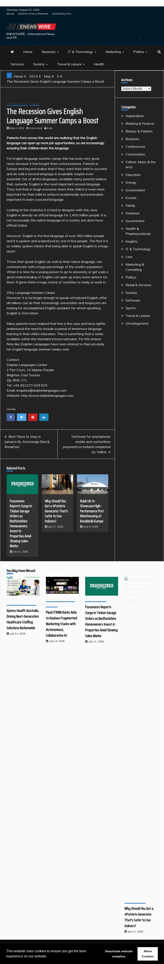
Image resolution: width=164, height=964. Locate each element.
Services (17, 64)
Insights (132, 241)
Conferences (135, 146)
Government (135, 221)
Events (131, 198)
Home (27, 52)
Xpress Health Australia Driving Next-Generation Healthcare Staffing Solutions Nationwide (23, 619)
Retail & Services (17, 103)
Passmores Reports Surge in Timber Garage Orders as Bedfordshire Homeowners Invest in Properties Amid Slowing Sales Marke (21, 523)
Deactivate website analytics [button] (119, 953)
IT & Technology (80, 52)
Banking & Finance (140, 123)
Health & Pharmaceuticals (17, 601)
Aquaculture (135, 116)
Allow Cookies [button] (148, 953)
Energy (131, 182)
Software (133, 300)
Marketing (113, 52)
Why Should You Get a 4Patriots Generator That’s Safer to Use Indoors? (56, 511)
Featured (132, 213)
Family (130, 205)
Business (49, 52)
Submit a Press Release (33, 13)
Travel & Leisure (69, 64)
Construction (135, 154)
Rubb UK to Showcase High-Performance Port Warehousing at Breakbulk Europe (92, 511)
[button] (48, 956)
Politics (138, 52)
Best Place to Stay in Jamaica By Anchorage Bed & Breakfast (27, 441)
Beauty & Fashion (139, 131)
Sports (131, 308)
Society (39, 64)
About (10, 13)
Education (133, 175)
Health (99, 64)
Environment (135, 190)
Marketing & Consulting (60, 599)
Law (129, 257)
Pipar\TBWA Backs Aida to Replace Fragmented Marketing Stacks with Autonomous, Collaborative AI (61, 623)
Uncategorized (137, 323)
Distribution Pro (61, 13)
